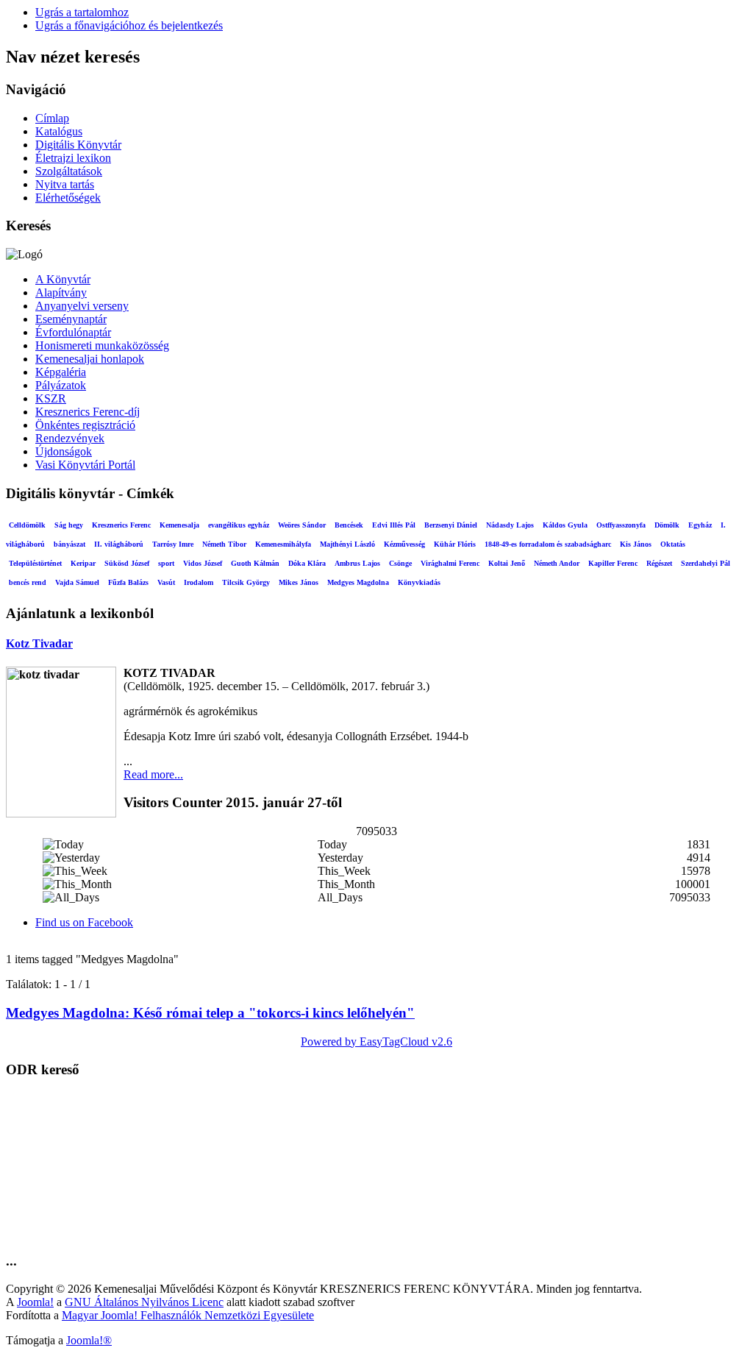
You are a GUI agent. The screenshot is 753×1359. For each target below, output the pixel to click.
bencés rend (27, 582)
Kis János (636, 544)
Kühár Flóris (455, 544)
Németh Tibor (224, 544)
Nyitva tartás (64, 184)
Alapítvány (61, 292)
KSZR (50, 398)
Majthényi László (347, 544)
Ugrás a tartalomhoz (82, 12)
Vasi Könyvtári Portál (85, 464)
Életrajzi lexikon (73, 158)
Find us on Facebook (84, 922)
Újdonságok (63, 451)
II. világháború (118, 544)
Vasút (166, 582)
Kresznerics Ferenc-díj (87, 411)
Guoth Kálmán (255, 563)
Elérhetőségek (68, 197)
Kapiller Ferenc (613, 563)
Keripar (83, 563)
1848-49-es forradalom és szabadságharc (548, 544)
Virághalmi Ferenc (450, 563)
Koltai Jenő (506, 563)
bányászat (69, 544)
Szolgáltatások (68, 171)
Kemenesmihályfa (283, 544)
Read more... (153, 774)
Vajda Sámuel (77, 582)
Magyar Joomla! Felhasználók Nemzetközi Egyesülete (188, 1315)
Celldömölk (27, 525)
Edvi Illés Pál (393, 525)
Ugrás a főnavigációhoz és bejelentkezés (129, 25)
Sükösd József (126, 563)
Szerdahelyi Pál (705, 563)
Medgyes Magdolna (358, 582)
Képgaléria (60, 372)
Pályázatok (60, 385)
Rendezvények (69, 438)
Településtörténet (35, 563)
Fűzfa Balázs (128, 582)
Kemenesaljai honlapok (89, 358)
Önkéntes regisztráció (85, 425)
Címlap (52, 118)
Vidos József (202, 563)
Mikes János (298, 582)
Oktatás (672, 544)
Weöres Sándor (302, 525)
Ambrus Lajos (357, 563)
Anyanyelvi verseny (82, 305)
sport (166, 563)
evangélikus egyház (238, 525)
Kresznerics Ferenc (121, 525)
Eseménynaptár (71, 319)
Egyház (700, 525)
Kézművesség (404, 544)
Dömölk (666, 525)
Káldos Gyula (565, 525)
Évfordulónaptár (73, 332)
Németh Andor (556, 563)
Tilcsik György (246, 582)
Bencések (349, 525)
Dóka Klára (307, 563)
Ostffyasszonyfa (621, 525)
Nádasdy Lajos (510, 525)
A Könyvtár (62, 279)
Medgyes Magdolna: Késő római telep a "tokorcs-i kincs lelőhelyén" (210, 1013)
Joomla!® (89, 1340)
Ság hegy (68, 525)
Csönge (400, 563)
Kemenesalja (179, 525)
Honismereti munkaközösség (102, 345)
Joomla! (35, 1302)
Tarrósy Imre (172, 544)
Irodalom (198, 582)
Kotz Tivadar (39, 643)
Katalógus (58, 131)
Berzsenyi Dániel (450, 525)
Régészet (659, 563)
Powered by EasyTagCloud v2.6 (376, 1041)
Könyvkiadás (419, 582)
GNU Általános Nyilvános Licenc (144, 1302)
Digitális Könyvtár (78, 144)
